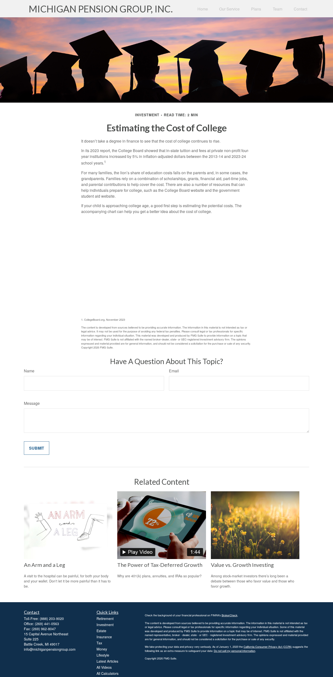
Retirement (105, 618)
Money (102, 649)
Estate (101, 630)
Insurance (104, 636)
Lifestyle (103, 655)
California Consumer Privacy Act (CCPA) (268, 646)
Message (32, 403)
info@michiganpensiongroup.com (50, 649)
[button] (203, 9)
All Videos (104, 667)
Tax (99, 642)
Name (29, 371)
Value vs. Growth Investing (242, 564)
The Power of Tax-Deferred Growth (159, 564)
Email (174, 371)
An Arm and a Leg (44, 564)
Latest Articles (107, 661)
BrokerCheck (229, 615)
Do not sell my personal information (234, 651)
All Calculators (107, 673)
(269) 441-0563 (47, 623)
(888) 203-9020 (52, 618)
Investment (105, 624)
